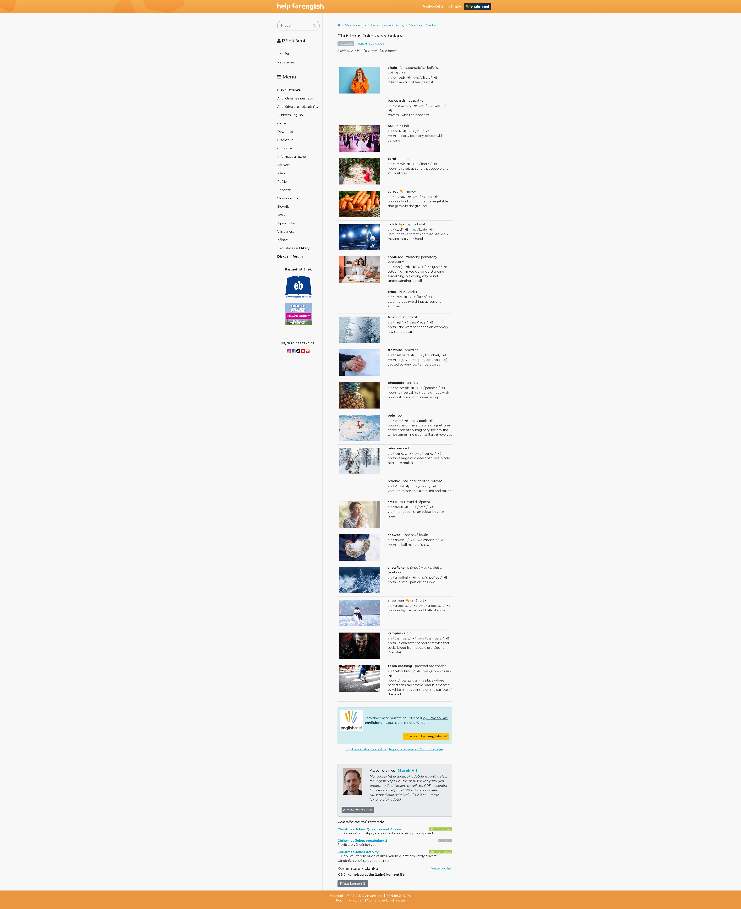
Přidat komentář (352, 883)
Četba (282, 123)
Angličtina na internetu (295, 98)
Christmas (284, 148)
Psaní (281, 173)
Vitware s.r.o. (373, 896)
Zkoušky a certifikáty (293, 248)
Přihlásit (283, 54)
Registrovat (286, 62)
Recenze (284, 190)
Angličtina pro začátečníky (297, 107)
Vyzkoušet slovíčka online (366, 749)
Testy (281, 215)
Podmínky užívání (350, 900)
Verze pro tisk (441, 868)
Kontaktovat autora (359, 809)
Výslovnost (285, 231)
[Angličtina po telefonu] (298, 314)
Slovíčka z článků (422, 25)
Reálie (282, 182)
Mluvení (283, 165)
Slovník (283, 206)
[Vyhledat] (314, 25)
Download (285, 132)
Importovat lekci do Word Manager (416, 749)
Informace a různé (291, 156)
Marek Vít (407, 770)
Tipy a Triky (286, 223)
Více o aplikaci (426, 736)
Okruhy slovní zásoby (387, 25)
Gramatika (285, 140)
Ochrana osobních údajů (386, 900)
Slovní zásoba (287, 198)
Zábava (282, 240)
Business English (290, 115)
